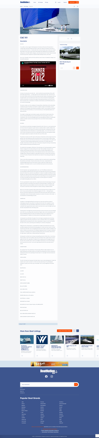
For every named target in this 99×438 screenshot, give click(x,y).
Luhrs (41, 419)
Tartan (60, 417)
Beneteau (23, 407)
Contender (24, 422)
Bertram (23, 408)
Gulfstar (42, 407)
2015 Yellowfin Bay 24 (65, 62)
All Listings (40, 2)
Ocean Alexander (62, 403)
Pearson (61, 405)
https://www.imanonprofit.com (38, 426)
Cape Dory (24, 414)
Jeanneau (42, 415)
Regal (60, 408)
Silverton (61, 414)
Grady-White (43, 403)
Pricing (46, 2)
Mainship (42, 421)
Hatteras (42, 408)
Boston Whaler (25, 410)
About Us (22, 391)
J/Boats (42, 414)
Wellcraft (61, 422)
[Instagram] (51, 376)
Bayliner (23, 405)
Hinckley (42, 410)
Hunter (41, 412)
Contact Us (22, 392)
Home (35, 2)
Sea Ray (61, 412)
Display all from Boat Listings (65, 330)
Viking (60, 421)
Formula (42, 401)
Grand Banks (43, 405)
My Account (22, 389)
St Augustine (61, 436)
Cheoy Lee (24, 419)
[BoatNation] (25, 2)
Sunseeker (61, 415)
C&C (22, 412)
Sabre (60, 410)
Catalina (23, 417)
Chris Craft (24, 421)
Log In (59, 2)
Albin (23, 401)
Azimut (23, 403)
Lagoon (42, 417)
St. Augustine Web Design (54, 436)
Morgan (42, 422)
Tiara (60, 419)
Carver (23, 415)
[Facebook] (46, 376)
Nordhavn (61, 401)
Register (65, 2)
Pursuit (60, 407)
